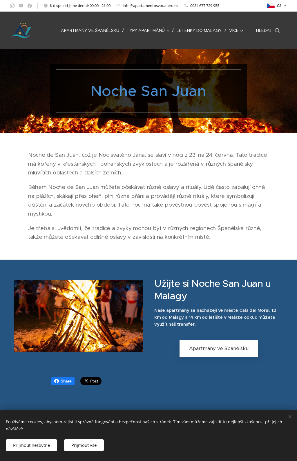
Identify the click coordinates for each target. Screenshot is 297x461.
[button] (268, 30)
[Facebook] (29, 6)
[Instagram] (12, 6)
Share (66, 381)
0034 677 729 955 (204, 5)
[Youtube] (21, 6)
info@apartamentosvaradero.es (150, 5)
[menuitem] (91, 30)
